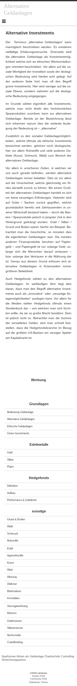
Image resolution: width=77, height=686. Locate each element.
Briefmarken (14, 591)
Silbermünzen (15, 627)
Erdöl (10, 548)
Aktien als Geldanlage (30, 656)
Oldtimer (12, 584)
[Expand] (4, 21)
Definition (12, 485)
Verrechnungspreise (13, 659)
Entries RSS (38, 676)
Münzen (11, 613)
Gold (9, 452)
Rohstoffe (12, 540)
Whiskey (12, 576)
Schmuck (12, 533)
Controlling (67, 656)
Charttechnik (52, 656)
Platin (10, 466)
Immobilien (13, 598)
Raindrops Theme (38, 682)
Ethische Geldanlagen (20, 426)
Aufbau (11, 493)
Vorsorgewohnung (17, 605)
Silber (10, 459)
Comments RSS (38, 679)
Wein (10, 569)
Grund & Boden (16, 519)
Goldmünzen (14, 620)
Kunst (10, 562)
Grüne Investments (18, 433)
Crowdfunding (15, 642)
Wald (10, 526)
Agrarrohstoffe (15, 555)
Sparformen (8, 656)
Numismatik (14, 634)
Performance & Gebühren (22, 500)
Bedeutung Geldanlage (20, 411)
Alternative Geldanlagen (21, 419)
